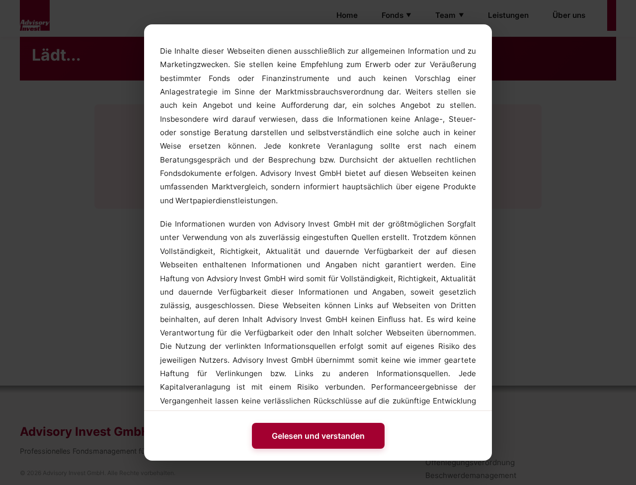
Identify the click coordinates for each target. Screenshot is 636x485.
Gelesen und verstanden (318, 436)
